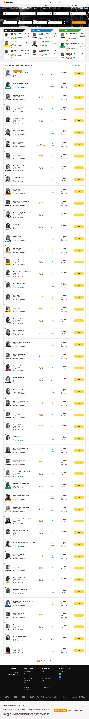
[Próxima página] (53, 661)
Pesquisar (79, 22)
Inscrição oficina (28, 678)
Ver (79, 73)
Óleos (30, 5)
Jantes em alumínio (46, 676)
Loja (36, 5)
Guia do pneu (27, 673)
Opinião (26, 676)
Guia (42, 5)
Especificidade (36, 20)
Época (19, 20)
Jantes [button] (13, 5)
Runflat (67, 21)
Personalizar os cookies (75, 710)
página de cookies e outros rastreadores (35, 713)
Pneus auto (44, 671)
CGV (25, 682)
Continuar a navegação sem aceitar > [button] (81, 703)
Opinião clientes (63, 2)
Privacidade (27, 687)
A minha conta (82, 2)
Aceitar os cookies (60, 710)
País (25, 685)
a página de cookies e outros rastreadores (34, 715)
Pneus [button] (6, 5)
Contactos (71, 2)
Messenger (63, 677)
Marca (5, 20)
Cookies (26, 689)
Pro (55, 2)
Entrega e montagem (50, 5)
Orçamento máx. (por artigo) (53, 19)
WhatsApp (63, 674)
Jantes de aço (45, 673)
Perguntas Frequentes (64, 682)
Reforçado (68, 23)
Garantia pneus (27, 671)
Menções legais (27, 680)
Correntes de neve (23, 5)
